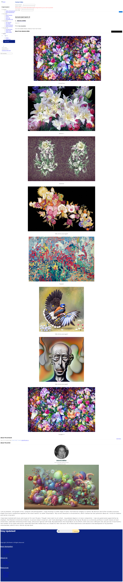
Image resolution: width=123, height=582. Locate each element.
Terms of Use (6, 551)
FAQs (4, 554)
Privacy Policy (6, 552)
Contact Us (5, 564)
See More (118, 438)
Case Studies (6, 573)
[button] (3, 46)
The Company (6, 562)
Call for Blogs (6, 572)
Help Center (6, 576)
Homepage (5, 549)
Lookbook (5, 575)
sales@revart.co (25, 440)
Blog (4, 571)
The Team (5, 561)
